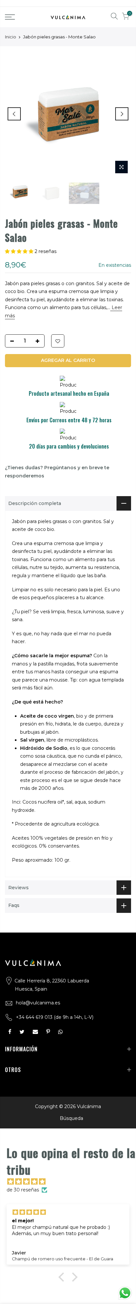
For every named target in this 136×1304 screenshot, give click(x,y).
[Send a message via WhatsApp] (125, 1293)
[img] (71, 1182)
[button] (20, 251)
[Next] (121, 113)
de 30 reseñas (23, 1190)
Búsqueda (71, 1118)
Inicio (10, 36)
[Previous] (14, 113)
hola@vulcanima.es (38, 1003)
